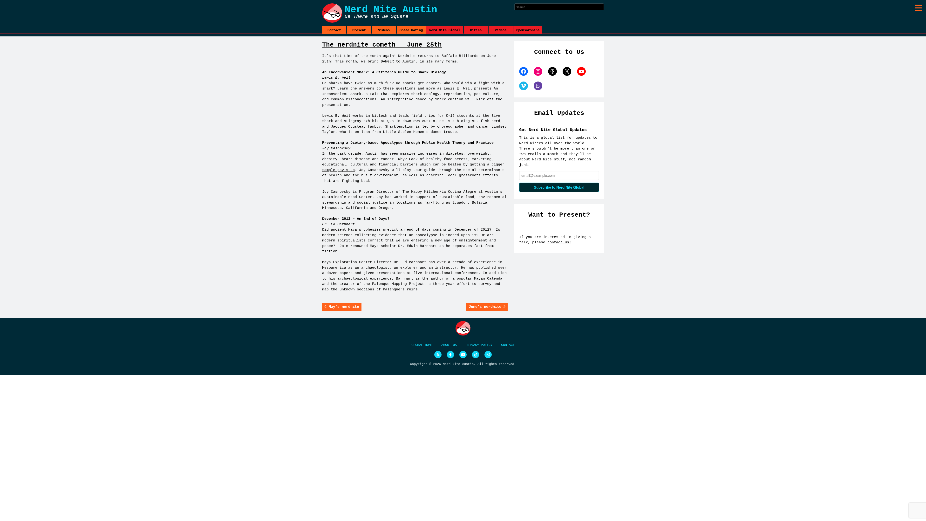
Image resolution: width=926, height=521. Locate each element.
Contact (334, 30)
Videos (384, 30)
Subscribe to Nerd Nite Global (559, 187)
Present (359, 30)
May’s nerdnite (344, 307)
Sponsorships (527, 30)
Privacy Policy (478, 345)
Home (429, 345)
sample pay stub (338, 170)
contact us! (559, 242)
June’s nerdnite (485, 307)
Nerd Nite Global (444, 30)
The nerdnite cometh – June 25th (382, 44)
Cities (476, 30)
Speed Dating (411, 30)
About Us (449, 345)
